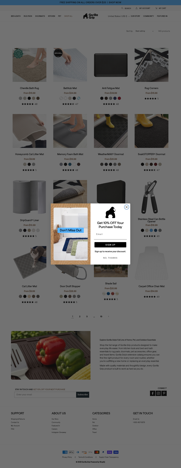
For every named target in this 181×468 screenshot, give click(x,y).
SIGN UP (110, 244)
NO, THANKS (110, 258)
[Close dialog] (126, 207)
